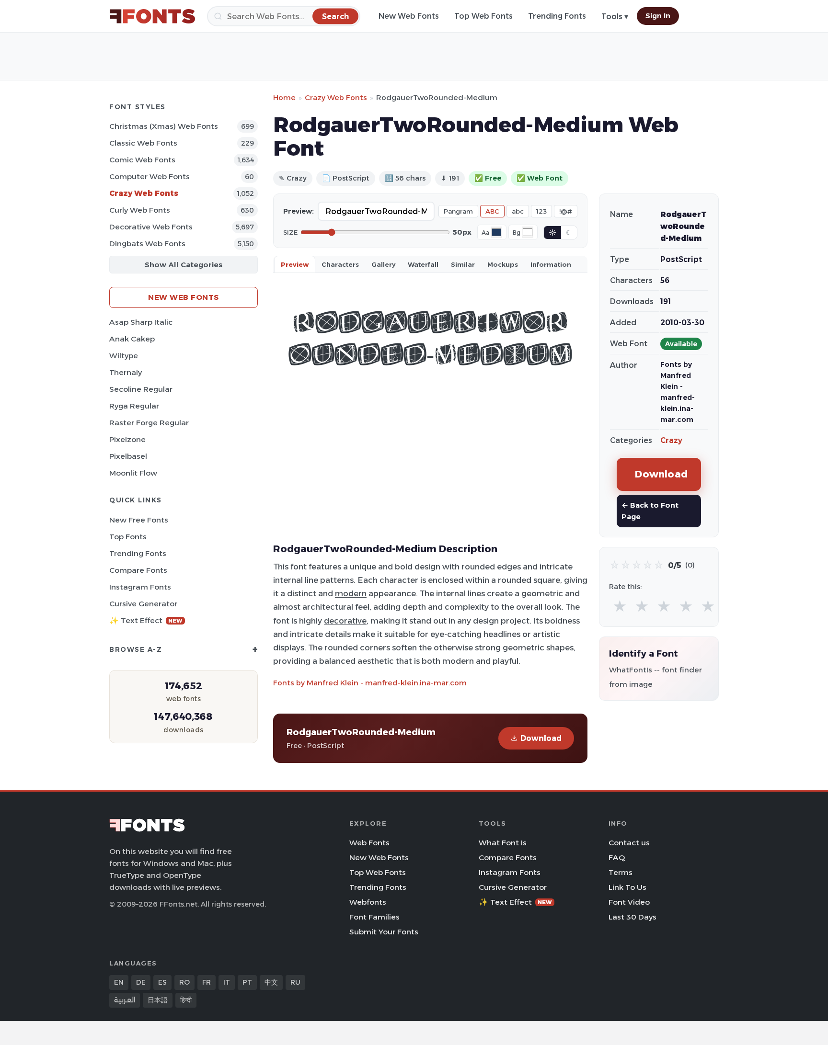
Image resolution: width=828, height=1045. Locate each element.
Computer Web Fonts (149, 176)
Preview (295, 264)
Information (550, 264)
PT (247, 982)
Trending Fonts (557, 16)
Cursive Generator (143, 603)
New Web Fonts (409, 16)
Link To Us (627, 887)
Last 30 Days (632, 916)
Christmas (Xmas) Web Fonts (163, 126)
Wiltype (123, 355)
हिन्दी (186, 1000)
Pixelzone (127, 439)
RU (295, 982)
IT (226, 982)
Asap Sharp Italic (140, 322)
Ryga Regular (134, 405)
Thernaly (125, 372)
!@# (565, 211)
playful (505, 661)
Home (284, 97)
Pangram (458, 211)
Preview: (298, 211)
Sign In (657, 15)
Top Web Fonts (483, 16)
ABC (492, 211)
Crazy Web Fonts (143, 193)
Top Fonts (128, 536)
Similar (463, 264)
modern (351, 593)
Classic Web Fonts (143, 143)
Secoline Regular (140, 389)
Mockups (502, 264)
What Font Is (503, 842)
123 (541, 211)
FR (206, 982)
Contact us (629, 842)
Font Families (374, 916)
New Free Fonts (138, 519)
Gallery (383, 264)
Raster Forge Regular (149, 422)
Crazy (671, 440)
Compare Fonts (138, 570)
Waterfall (423, 264)
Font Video (629, 902)
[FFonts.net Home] (152, 16)
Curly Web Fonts (139, 210)
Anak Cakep (132, 338)
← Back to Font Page (649, 510)
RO (184, 982)
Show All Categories (183, 264)
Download (541, 738)
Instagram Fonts (140, 586)
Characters (340, 264)
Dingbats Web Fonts (147, 243)
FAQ (617, 857)
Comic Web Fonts (142, 159)
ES (162, 982)
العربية (124, 1000)
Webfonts (367, 902)
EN (119, 982)
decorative (345, 620)
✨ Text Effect (146, 620)
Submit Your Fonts (383, 931)
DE (141, 982)
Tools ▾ (614, 16)
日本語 (158, 1000)
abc (518, 211)
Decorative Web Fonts (151, 226)
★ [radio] (619, 606)
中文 (271, 982)
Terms (620, 872)
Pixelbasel (128, 456)
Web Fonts (369, 842)
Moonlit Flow (133, 472)
